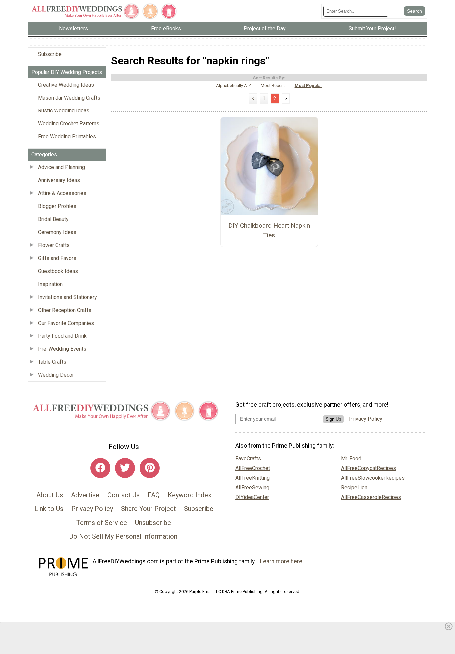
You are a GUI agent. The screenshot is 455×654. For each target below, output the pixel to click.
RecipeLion (354, 487)
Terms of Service (101, 523)
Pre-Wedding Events (62, 349)
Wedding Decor (56, 375)
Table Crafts (52, 362)
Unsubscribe (153, 523)
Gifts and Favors (57, 258)
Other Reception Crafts (64, 310)
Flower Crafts (54, 245)
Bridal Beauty (53, 219)
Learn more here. (282, 561)
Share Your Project (148, 509)
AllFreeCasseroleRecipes (371, 497)
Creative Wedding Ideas (66, 85)
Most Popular (308, 85)
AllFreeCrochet (252, 468)
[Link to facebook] (100, 468)
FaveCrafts (248, 458)
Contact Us (123, 495)
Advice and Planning (61, 167)
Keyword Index (189, 495)
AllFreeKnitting (252, 478)
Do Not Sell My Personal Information (123, 536)
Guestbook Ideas (58, 271)
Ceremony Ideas (57, 232)
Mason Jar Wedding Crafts (69, 98)
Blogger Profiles (57, 206)
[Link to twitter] (125, 468)
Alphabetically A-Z (233, 85)
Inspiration (50, 284)
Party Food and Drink (62, 336)
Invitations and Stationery (67, 297)
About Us (49, 495)
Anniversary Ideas (59, 180)
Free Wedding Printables (67, 136)
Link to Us (48, 509)
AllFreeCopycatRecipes (368, 468)
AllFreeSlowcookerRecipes (373, 478)
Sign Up (333, 419)
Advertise (85, 495)
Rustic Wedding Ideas (63, 111)
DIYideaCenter (252, 497)
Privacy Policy (92, 509)
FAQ (154, 495)
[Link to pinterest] (150, 468)
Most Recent (273, 85)
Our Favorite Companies (66, 323)
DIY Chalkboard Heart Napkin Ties (269, 230)
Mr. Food (351, 458)
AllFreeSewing (252, 487)
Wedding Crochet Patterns (68, 123)
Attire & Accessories (62, 193)
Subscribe (50, 54)
